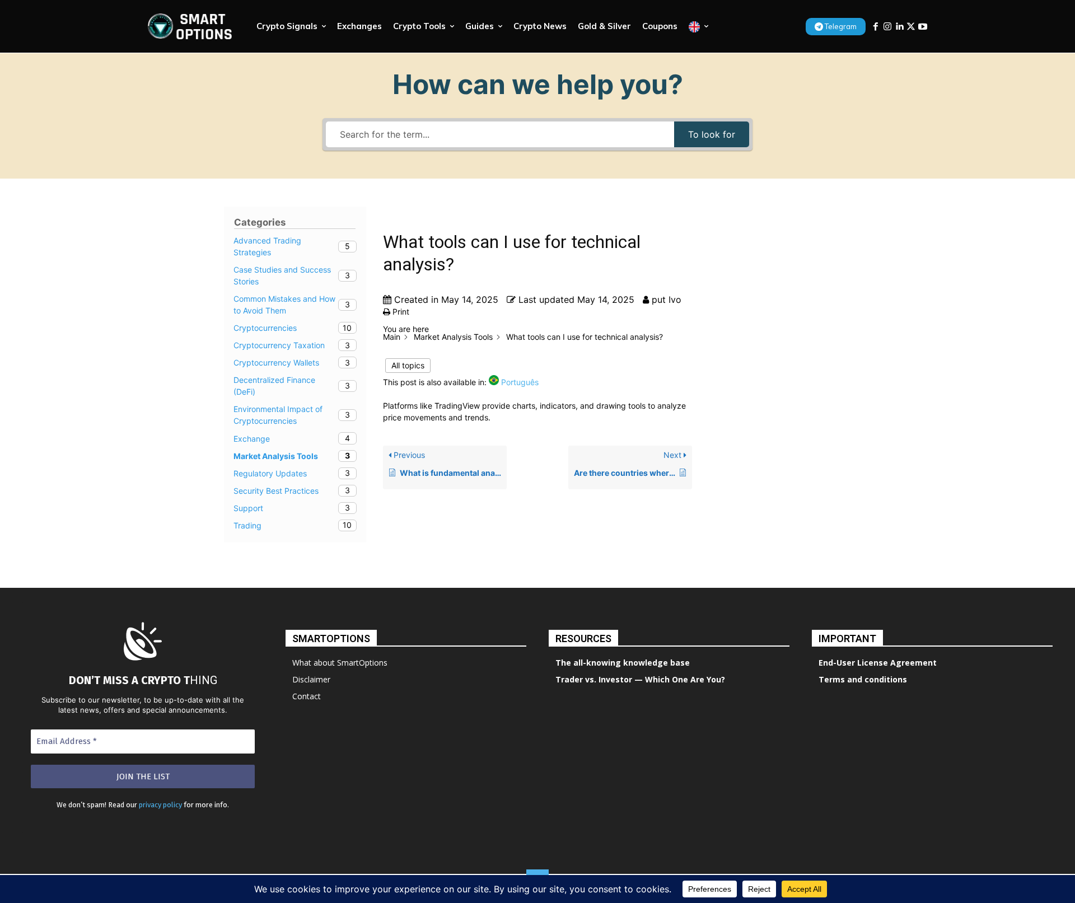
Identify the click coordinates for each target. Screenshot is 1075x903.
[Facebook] (875, 26)
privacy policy (160, 805)
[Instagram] (887, 26)
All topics (407, 365)
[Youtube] (922, 26)
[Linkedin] (899, 26)
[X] (910, 26)
